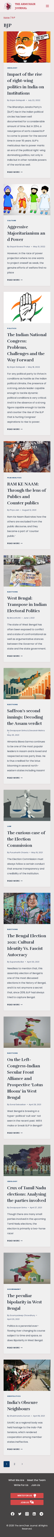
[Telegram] (41, 1513)
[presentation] (27, 47)
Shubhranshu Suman (20, 1416)
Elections (12, 592)
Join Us (35, 1485)
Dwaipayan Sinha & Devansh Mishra (27, 730)
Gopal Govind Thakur (20, 246)
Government (14, 1289)
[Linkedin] (34, 1513)
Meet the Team (36, 1480)
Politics (11, 328)
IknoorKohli (15, 618)
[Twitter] (19, 1513)
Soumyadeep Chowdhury (22, 1315)
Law (9, 826)
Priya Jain (14, 510)
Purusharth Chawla (19, 852)
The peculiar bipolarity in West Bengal (24, 1302)
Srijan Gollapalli (17, 100)
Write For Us (21, 1485)
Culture (11, 220)
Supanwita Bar (17, 962)
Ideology (12, 68)
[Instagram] (27, 1513)
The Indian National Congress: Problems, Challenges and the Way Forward (26, 347)
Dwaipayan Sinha (18, 1207)
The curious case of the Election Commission (26, 839)
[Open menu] (47, 6)
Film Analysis (14, 477)
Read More (14, 172)
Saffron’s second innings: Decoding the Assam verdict (25, 717)
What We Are (16, 1480)
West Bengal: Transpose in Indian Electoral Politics (27, 604)
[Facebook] (12, 1513)
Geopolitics (14, 1396)
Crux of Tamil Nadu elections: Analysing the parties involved (26, 1194)
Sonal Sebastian (18, 1104)
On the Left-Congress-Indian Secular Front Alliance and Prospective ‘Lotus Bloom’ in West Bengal (25, 1078)
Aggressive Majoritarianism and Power (26, 233)
